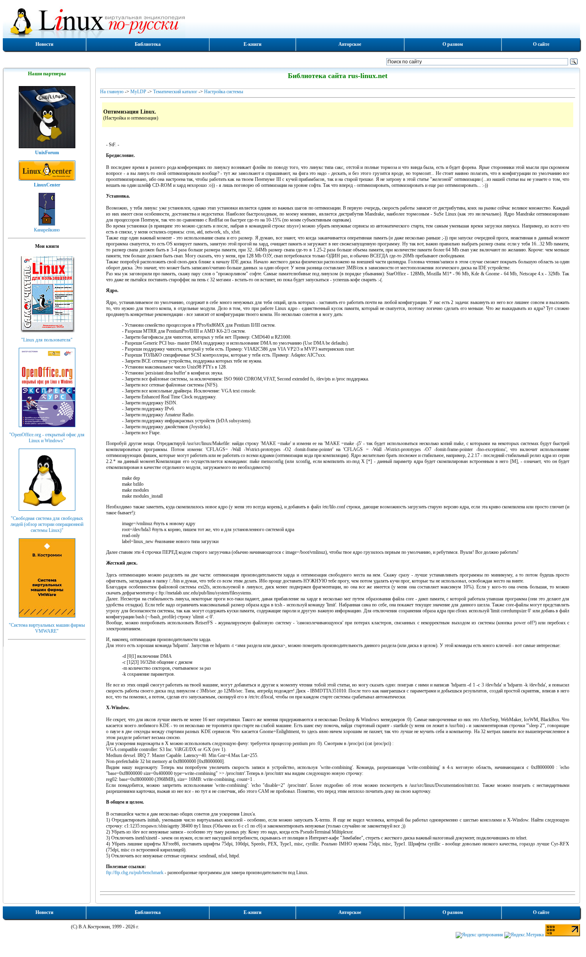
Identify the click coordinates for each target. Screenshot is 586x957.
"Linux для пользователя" (47, 340)
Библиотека (148, 44)
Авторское (349, 44)
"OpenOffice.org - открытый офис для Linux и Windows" (47, 437)
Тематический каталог (175, 91)
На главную (112, 91)
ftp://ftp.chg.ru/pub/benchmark (134, 872)
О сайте (541, 44)
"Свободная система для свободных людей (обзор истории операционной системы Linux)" (46, 524)
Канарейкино (47, 230)
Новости (44, 44)
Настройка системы (223, 91)
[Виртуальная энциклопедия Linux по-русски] (291, 21)
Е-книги (253, 44)
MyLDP (138, 91)
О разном (452, 44)
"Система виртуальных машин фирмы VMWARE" (47, 628)
